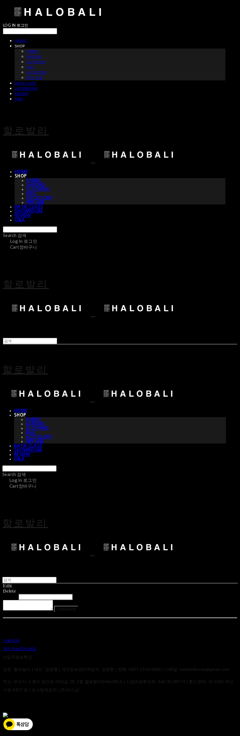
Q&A (19, 99)
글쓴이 (10, 596)
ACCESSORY (36, 72)
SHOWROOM (26, 88)
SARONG (34, 56)
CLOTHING (35, 61)
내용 (79, 596)
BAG (30, 67)
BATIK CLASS (25, 83)
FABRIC (32, 51)
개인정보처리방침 (19, 648)
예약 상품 (34, 77)
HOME (20, 40)
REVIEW (21, 93)
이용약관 (11, 640)
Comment (66, 609)
